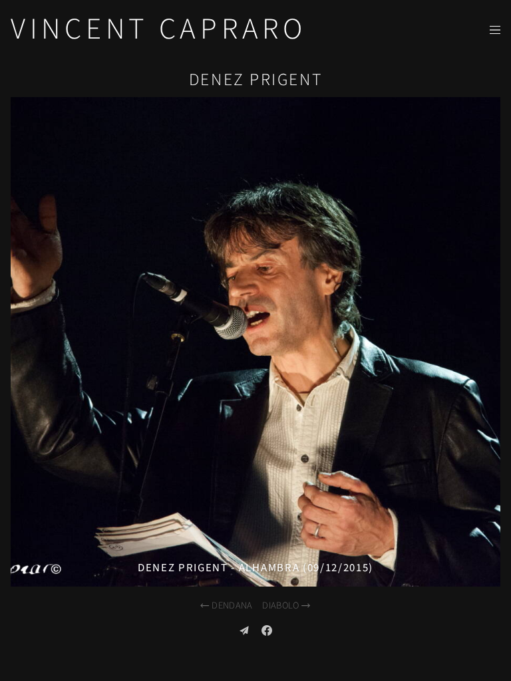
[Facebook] (266, 630)
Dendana (232, 606)
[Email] (244, 630)
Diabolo (280, 606)
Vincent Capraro (159, 29)
